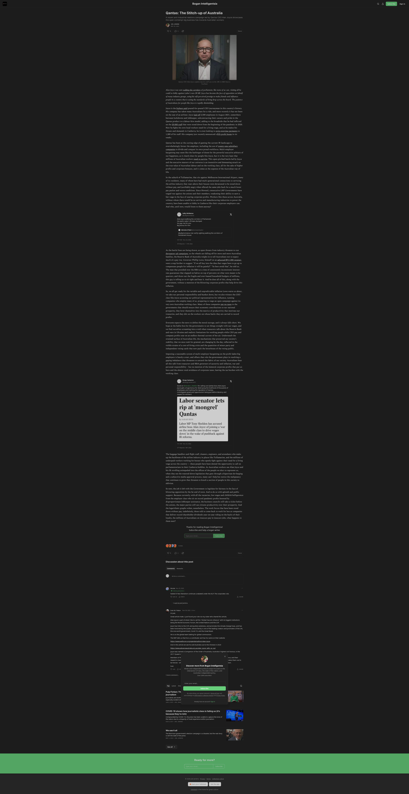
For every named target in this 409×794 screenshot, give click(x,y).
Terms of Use (215, 693)
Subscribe (204, 688)
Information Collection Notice (203, 695)
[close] (225, 656)
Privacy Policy (220, 695)
